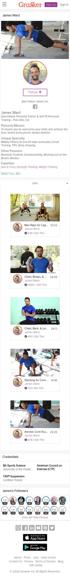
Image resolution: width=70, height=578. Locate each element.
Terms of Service (45, 561)
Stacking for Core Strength (36, 380)
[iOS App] (35, 537)
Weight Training (48, 167)
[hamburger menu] (3, 4)
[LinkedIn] (32, 528)
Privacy (28, 561)
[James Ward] (17, 227)
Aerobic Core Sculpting (36, 431)
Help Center (48, 557)
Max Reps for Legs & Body (36, 225)
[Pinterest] (45, 528)
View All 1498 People (35, 517)
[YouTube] (38, 528)
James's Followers (15, 491)
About (17, 557)
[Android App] (35, 547)
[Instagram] (18, 528)
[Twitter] (52, 528)
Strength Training (27, 167)
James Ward (32, 229)
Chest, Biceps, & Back (36, 276)
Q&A (35, 183)
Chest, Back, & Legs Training (36, 328)
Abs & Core (8, 167)
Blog (60, 561)
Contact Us (15, 561)
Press (27, 557)
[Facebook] (35, 107)
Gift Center (36, 565)
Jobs (36, 557)
